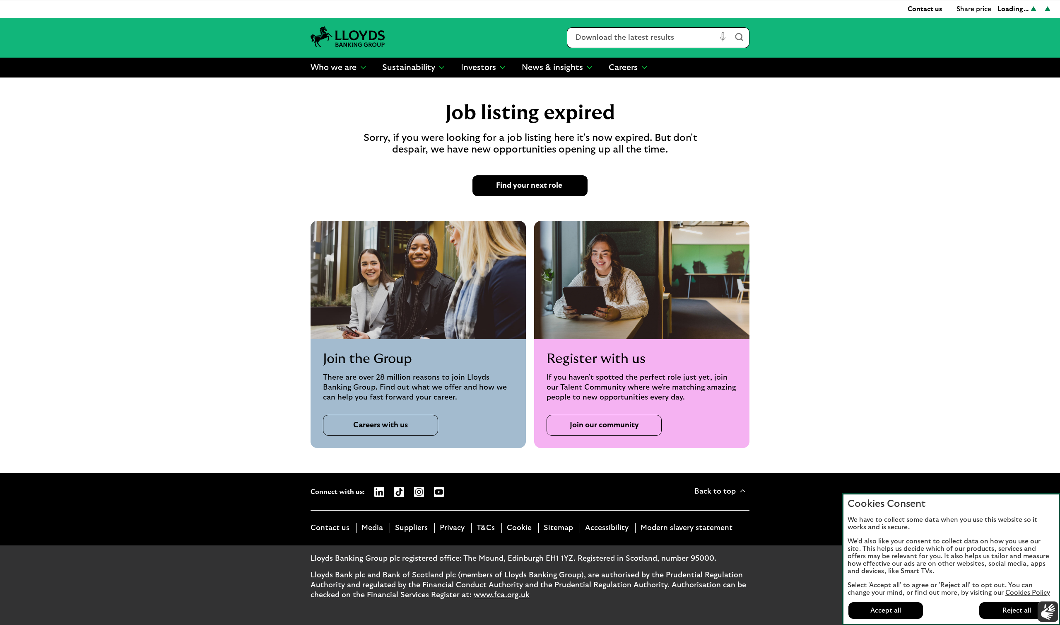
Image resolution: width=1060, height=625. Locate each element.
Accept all (885, 610)
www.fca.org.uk (502, 595)
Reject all (1016, 610)
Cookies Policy (1027, 592)
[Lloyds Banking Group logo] (348, 37)
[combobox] (642, 37)
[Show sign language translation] (1048, 611)
